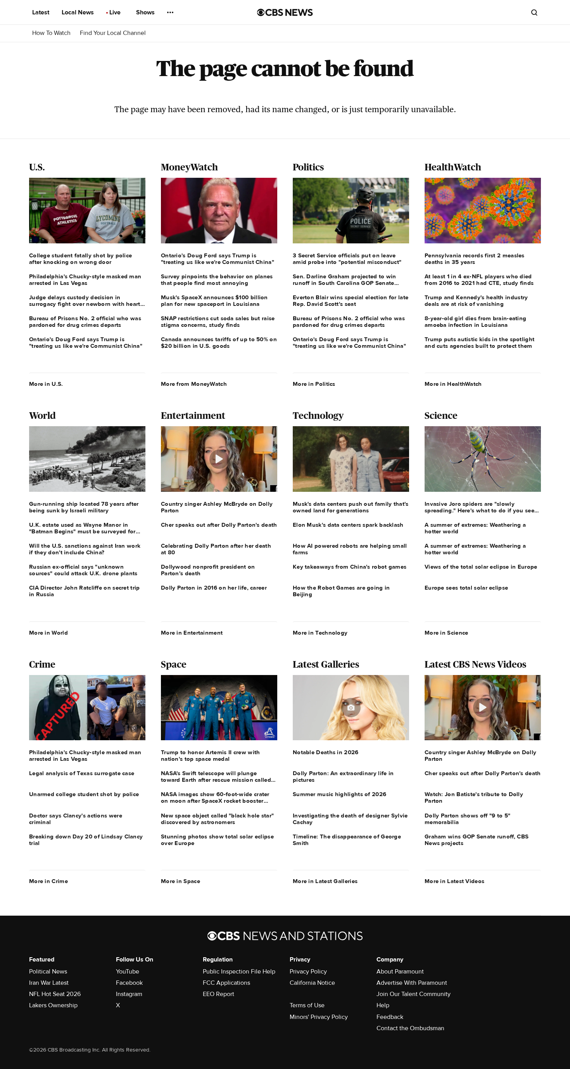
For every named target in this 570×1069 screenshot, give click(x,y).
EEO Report (218, 994)
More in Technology (320, 632)
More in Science (446, 632)
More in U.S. (46, 383)
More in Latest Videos (454, 881)
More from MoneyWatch (194, 383)
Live (115, 12)
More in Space (180, 881)
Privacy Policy (308, 971)
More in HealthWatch (453, 383)
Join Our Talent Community (414, 994)
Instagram (129, 994)
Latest (41, 12)
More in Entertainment (192, 632)
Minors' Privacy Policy (319, 1017)
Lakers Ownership (53, 1005)
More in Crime (48, 881)
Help (383, 1005)
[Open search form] (534, 12)
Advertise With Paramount (412, 983)
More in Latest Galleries (325, 881)
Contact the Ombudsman (410, 1028)
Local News (78, 12)
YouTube (127, 971)
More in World (48, 632)
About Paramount (400, 971)
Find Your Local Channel (113, 33)
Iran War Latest (49, 983)
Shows (146, 12)
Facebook (129, 983)
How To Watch (51, 33)
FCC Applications (226, 983)
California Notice (312, 983)
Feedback (390, 1017)
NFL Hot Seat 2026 (55, 994)
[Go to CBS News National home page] (285, 12)
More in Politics (314, 383)
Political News (48, 971)
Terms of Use (307, 1005)
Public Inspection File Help (239, 971)
